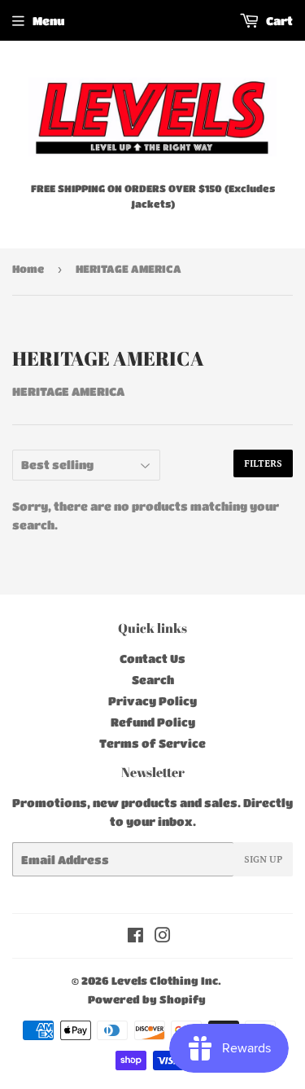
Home (28, 268)
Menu (48, 20)
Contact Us (152, 658)
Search (153, 679)
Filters (263, 464)
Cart (278, 20)
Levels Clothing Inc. (166, 980)
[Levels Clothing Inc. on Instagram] (163, 936)
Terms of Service (152, 742)
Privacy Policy (152, 700)
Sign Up (263, 859)
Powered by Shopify (147, 999)
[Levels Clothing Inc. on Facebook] (135, 936)
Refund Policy (153, 721)
